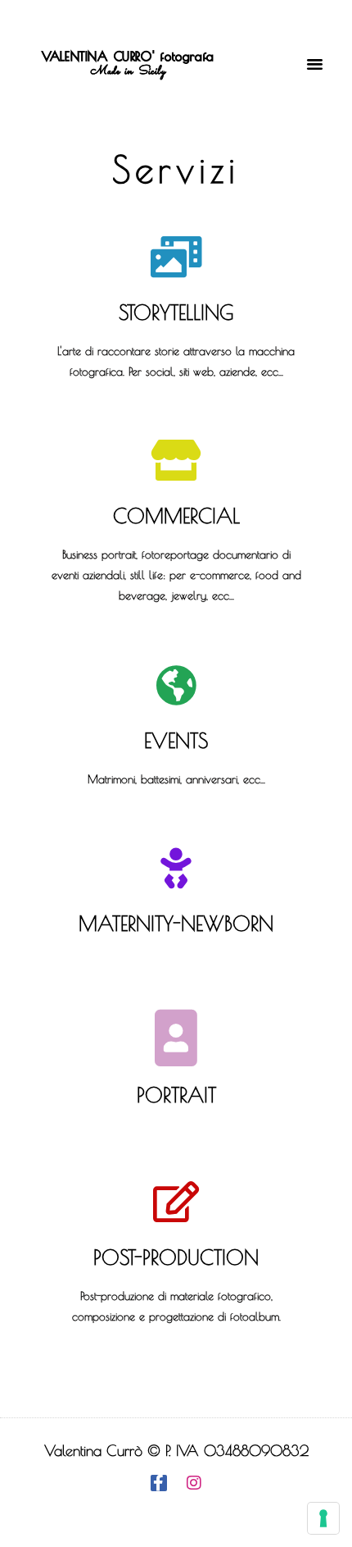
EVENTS (176, 740)
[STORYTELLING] (176, 256)
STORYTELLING (176, 312)
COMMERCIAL (176, 515)
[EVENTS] (176, 684)
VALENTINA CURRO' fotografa (128, 56)
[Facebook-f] (159, 1483)
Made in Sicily (127, 71)
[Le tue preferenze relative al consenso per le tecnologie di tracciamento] (323, 1518)
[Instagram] (194, 1483)
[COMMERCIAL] (176, 460)
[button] (315, 64)
